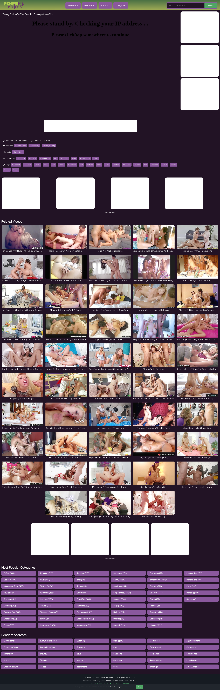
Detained (72, 165)
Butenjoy (81, 641)
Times (6, 170)
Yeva (79, 654)
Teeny (61, 165)
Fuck (115, 667)
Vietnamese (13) (84, 625)
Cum (107, 165)
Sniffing (90, 165)
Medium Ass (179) (194, 573)
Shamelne (117, 654)
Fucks (164, 165)
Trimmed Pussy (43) (49, 612)
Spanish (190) (119, 625)
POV (74, 158)
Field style (154, 654)
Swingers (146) (46, 580)
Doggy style (119, 641)
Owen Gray (34, 145)
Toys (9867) (118, 605)
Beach (137, 165)
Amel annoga (192, 667)
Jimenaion (8, 654)
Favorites (117, 660)
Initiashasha (82, 667)
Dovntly (43, 654)
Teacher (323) (83, 573)
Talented (126, 165)
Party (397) (191, 586)
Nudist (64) (191, 599)
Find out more (129, 687)
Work (15, 170)
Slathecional (9, 641)
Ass (53, 165)
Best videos (73, 5)
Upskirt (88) (118, 618)
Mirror (173, 165)
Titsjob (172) (45, 605)
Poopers (81, 647)
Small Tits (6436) (84, 599)
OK (139, 687)
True (99, 165)
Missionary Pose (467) (14, 586)
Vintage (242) (10, 605)
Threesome (85, 158)
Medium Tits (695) (194, 580)
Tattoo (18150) (46, 586)
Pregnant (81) (10, 599)
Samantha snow (11, 647)
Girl (81, 165)
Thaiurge (154, 667)
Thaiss (43, 667)
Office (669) (9, 573)
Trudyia (43, 660)
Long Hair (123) (156, 618)
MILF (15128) (9, 593)
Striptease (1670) (48, 625)
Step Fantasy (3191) (122, 593)
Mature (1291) (156, 625)
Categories (121, 5)
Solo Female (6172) (85, 618)
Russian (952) (83, 605)
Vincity (80, 660)
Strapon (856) (46, 599)
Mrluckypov (192, 660)
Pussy (37, 165)
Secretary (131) (120, 573)
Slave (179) (155, 599)
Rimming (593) (46, 573)
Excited (116, 165)
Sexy (46, 165)
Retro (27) (45, 618)
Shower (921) (156, 586)
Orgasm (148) (10, 580)
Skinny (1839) (119, 580)
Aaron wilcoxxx (156, 660)
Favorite (154, 165)
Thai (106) (81, 580)
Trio (145, 165)
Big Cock (21, 158)
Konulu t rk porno (48, 641)
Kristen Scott (20, 145)
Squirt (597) (9, 625)
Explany (116, 647)
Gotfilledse (155, 641)
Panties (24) (155, 605)
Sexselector (192, 654)
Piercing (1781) (193, 593)
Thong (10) (82, 586)
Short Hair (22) (10, 618)
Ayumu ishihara (193, 641)
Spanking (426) (47, 593)
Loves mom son (47, 647)
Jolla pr (7, 660)
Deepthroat (45, 158)
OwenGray (18, 152)
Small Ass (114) (120, 586)
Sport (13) (81, 593)
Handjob (64, 158)
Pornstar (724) (156, 612)
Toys (96, 158)
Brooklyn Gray (49, 145)
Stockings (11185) (84, 612)
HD (55, 158)
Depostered (155, 647)
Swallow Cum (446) (12, 612)
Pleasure (27, 165)
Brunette (32, 158)
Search (211, 5)
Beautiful (16, 165)
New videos (89, 5)
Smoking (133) (156, 573)
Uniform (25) (119, 612)
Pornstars (105, 5)
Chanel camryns (11, 667)
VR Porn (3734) (156, 593)
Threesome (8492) (158, 580)
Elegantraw (191, 647)
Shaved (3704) (119, 599)
